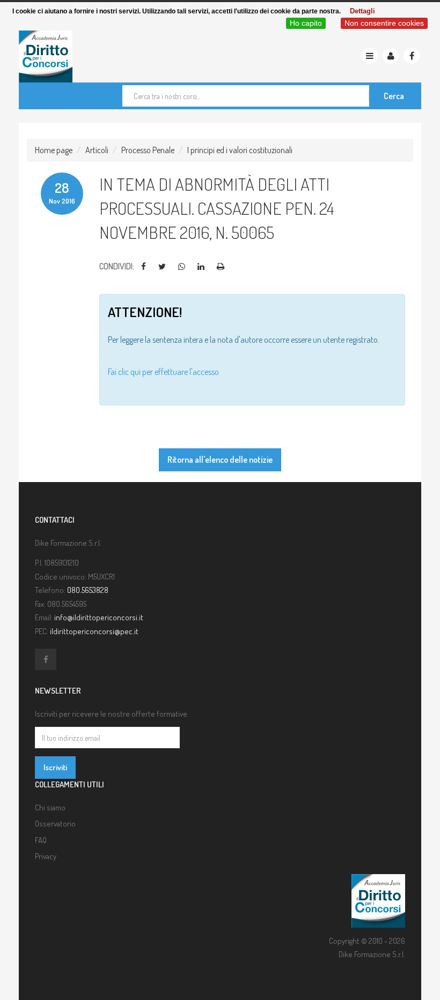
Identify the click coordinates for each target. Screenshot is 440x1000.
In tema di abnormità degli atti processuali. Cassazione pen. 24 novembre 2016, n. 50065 (216, 208)
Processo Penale (147, 150)
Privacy (45, 856)
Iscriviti (55, 767)
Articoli (96, 150)
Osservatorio (55, 823)
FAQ (41, 840)
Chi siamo (50, 807)
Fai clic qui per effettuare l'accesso (163, 371)
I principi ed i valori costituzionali (239, 150)
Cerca (394, 96)
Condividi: (116, 266)
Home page (53, 150)
